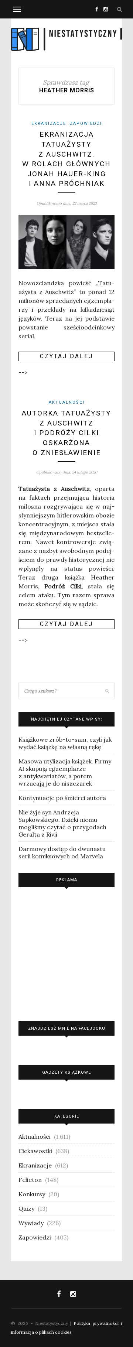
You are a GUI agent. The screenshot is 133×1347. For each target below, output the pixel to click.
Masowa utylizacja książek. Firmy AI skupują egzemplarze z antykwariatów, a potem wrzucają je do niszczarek (64, 772)
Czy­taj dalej (66, 356)
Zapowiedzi (86, 123)
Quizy (26, 1208)
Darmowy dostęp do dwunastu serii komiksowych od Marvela (62, 852)
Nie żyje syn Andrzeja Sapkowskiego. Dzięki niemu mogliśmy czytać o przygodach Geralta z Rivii (62, 823)
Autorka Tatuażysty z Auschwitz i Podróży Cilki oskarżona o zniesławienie (66, 433)
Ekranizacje (48, 123)
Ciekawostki (35, 1151)
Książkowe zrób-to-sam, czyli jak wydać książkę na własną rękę (65, 743)
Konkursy (31, 1194)
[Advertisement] (66, 952)
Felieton (30, 1179)
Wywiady (31, 1223)
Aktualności (67, 402)
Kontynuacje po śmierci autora (62, 797)
